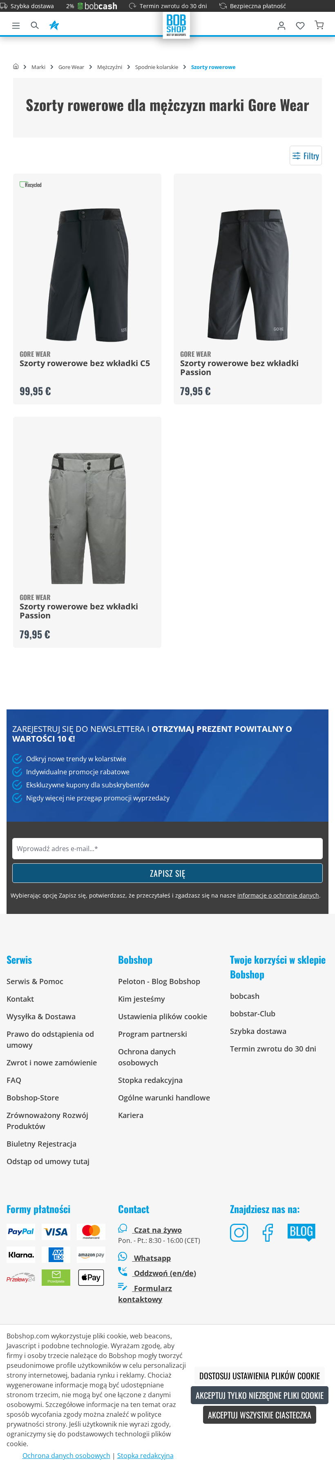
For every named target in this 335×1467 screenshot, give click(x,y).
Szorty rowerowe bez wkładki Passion (239, 368)
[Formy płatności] (56, 1258)
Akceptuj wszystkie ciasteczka (259, 1415)
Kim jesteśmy (141, 999)
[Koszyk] (319, 24)
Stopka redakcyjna (150, 1080)
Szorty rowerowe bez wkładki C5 (85, 364)
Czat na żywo (158, 1230)
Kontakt (20, 999)
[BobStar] (54, 24)
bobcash (244, 996)
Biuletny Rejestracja (41, 1144)
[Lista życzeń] (300, 24)
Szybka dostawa (32, 6)
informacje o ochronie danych (278, 895)
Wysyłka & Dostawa (41, 1016)
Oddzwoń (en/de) (164, 1273)
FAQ (14, 1080)
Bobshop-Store (33, 1097)
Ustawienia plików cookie (162, 1016)
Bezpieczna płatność (258, 6)
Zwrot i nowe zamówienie (52, 1062)
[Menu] (16, 24)
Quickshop (87, 289)
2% (70, 6)
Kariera (130, 1115)
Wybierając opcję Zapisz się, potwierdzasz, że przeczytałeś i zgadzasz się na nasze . (166, 895)
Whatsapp (151, 1258)
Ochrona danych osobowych (66, 1455)
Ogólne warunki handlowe (164, 1097)
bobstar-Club (252, 1013)
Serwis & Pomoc (35, 981)
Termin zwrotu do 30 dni (173, 6)
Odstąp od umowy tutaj (48, 1161)
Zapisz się (167, 873)
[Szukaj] (34, 24)
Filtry (311, 155)
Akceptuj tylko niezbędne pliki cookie (260, 1395)
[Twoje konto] (281, 24)
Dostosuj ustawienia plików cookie (259, 1375)
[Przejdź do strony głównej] (176, 24)
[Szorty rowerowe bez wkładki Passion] (247, 275)
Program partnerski (152, 1034)
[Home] (15, 67)
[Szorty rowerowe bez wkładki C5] (87, 275)
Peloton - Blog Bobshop (159, 981)
